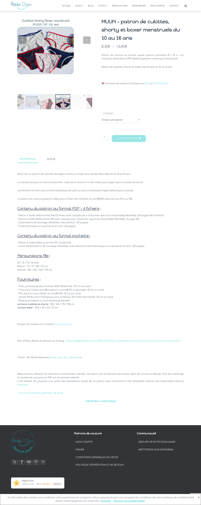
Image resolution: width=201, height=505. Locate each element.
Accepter (105, 501)
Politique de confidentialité (129, 501)
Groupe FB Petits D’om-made (156, 442)
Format (108, 113)
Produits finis (120, 6)
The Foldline (161, 83)
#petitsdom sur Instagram (155, 449)
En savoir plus (63, 324)
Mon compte (157, 6)
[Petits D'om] (21, 6)
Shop (78, 6)
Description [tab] (27, 159)
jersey (52, 357)
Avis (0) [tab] (51, 159)
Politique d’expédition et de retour (99, 465)
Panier (79, 449)
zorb (59, 357)
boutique (22, 384)
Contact (174, 6)
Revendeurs (138, 6)
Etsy (147, 83)
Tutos (102, 6)
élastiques (75, 357)
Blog (90, 6)
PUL (65, 357)
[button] (82, 6)
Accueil (66, 6)
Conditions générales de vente (96, 457)
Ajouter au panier (127, 138)
